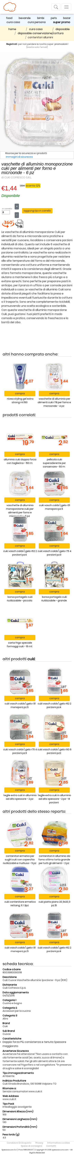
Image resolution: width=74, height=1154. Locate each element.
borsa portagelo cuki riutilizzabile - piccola (20, 598)
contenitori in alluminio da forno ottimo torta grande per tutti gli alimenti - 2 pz (54, 859)
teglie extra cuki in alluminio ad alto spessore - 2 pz (20, 797)
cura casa (13, 22)
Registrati (11, 44)
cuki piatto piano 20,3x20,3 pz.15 (54, 903)
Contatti (51, 1145)
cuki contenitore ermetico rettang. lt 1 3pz (20, 903)
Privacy (39, 1142)
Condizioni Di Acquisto (19, 1142)
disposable (63, 29)
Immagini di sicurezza (19, 157)
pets (54, 18)
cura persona (37, 22)
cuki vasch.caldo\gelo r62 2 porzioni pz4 (20, 552)
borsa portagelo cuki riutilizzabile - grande (54, 598)
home (12, 29)
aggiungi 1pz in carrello (37, 210)
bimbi (40, 18)
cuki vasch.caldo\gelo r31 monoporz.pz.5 (54, 507)
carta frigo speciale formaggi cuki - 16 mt (19, 644)
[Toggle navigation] (56, 7)
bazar (67, 18)
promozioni (61, 44)
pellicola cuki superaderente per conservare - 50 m (54, 463)
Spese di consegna (31, 1145)
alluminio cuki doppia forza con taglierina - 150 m (20, 461)
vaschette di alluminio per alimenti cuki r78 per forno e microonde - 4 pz (54, 402)
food (9, 18)
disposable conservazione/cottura (41, 33)
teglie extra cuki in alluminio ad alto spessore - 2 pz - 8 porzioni (54, 799)
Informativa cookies (58, 1142)
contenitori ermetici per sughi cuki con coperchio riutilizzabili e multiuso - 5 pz (19, 859)
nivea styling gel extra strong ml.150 (20, 400)
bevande (25, 18)
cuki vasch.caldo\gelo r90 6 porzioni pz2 (54, 751)
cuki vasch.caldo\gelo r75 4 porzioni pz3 (54, 552)
